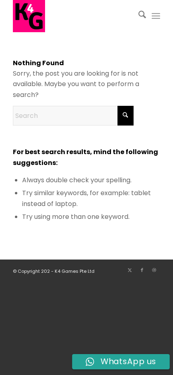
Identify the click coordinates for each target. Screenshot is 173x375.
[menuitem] (138, 16)
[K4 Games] (71, 16)
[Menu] (156, 16)
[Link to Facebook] (142, 270)
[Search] (138, 16)
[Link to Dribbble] (154, 270)
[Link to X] (130, 270)
